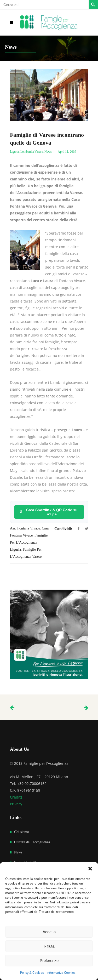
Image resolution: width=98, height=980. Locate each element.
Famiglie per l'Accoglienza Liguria (29, 542)
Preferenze (49, 960)
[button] (90, 868)
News (48, 151)
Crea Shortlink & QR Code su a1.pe (52, 512)
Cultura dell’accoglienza (32, 842)
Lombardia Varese (31, 151)
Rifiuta (49, 946)
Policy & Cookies (32, 972)
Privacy (16, 803)
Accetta (49, 932)
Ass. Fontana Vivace (25, 528)
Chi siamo (21, 832)
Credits (16, 797)
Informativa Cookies (61, 972)
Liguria (14, 151)
